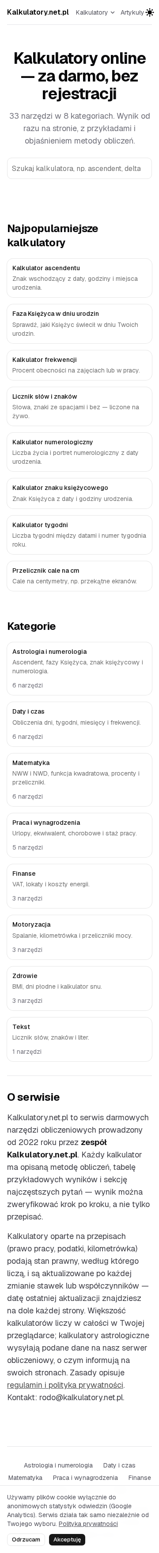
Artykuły (132, 12)
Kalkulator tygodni (40, 525)
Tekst (21, 1027)
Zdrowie (25, 976)
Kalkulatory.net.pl (38, 12)
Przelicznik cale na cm (46, 571)
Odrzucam (26, 1539)
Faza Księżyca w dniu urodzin (55, 314)
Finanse (24, 873)
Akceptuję (67, 1539)
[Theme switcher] (149, 12)
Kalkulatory (92, 12)
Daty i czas (28, 711)
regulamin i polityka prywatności (65, 1385)
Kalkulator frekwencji (44, 360)
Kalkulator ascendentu (46, 268)
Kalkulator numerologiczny (52, 442)
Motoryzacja (31, 924)
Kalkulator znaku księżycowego (60, 488)
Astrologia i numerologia (49, 652)
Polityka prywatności (88, 1524)
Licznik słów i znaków (44, 396)
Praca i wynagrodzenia (46, 823)
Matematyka (30, 763)
